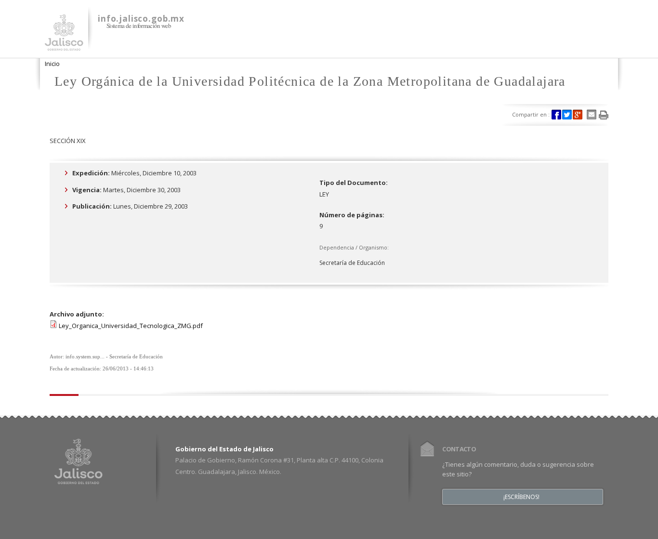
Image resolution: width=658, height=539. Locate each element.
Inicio (52, 63)
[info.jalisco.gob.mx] (64, 44)
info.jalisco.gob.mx (141, 18)
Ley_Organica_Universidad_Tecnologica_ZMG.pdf (131, 325)
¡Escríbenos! (521, 497)
